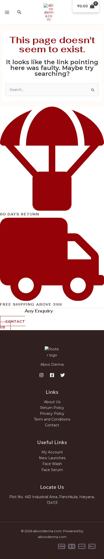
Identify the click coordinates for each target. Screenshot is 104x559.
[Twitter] (62, 375)
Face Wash (52, 463)
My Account (52, 452)
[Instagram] (41, 375)
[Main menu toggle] (7, 12)
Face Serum (52, 470)
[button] (19, 12)
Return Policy (52, 407)
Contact (52, 425)
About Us (52, 402)
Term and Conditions (52, 419)
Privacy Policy (52, 413)
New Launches (52, 458)
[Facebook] (52, 375)
